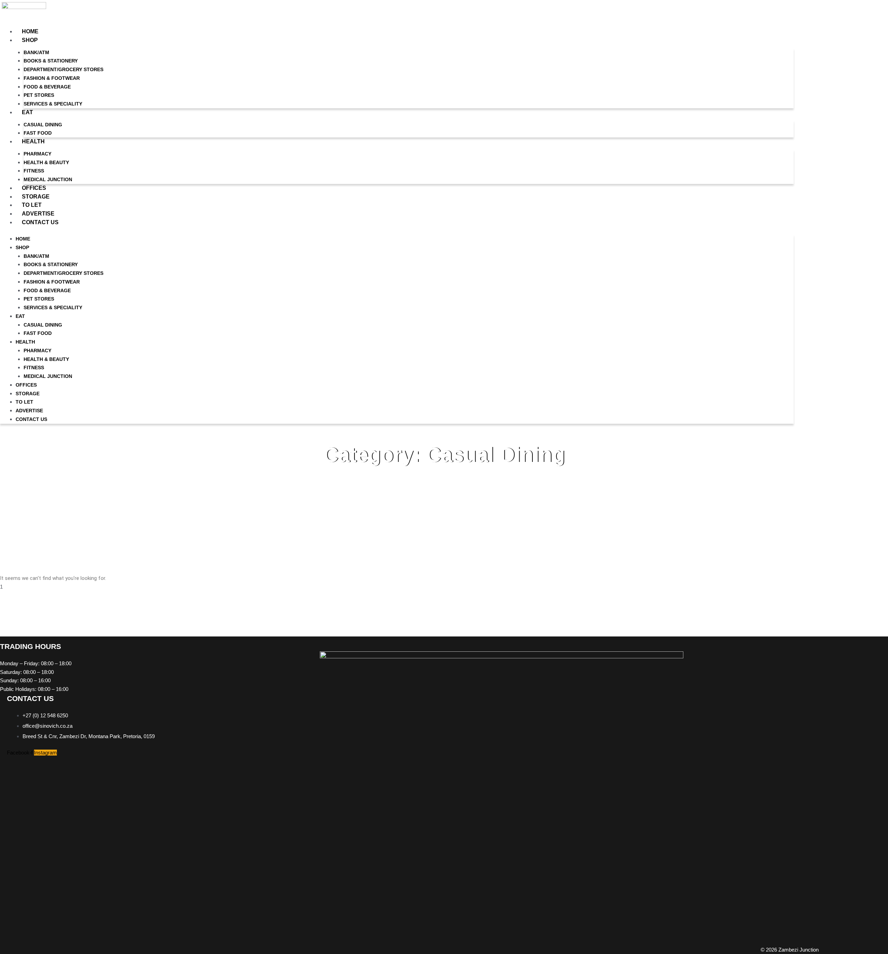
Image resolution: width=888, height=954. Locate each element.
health (33, 141)
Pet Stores (39, 95)
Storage (36, 197)
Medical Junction (48, 179)
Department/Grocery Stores (63, 69)
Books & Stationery (51, 61)
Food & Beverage (47, 87)
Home (30, 31)
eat (27, 112)
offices (34, 188)
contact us (40, 222)
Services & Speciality (53, 104)
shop (30, 40)
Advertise (38, 214)
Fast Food (38, 133)
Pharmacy (37, 154)
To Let (32, 205)
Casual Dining (43, 124)
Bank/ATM (36, 52)
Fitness (34, 171)
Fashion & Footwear (52, 78)
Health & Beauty (46, 162)
